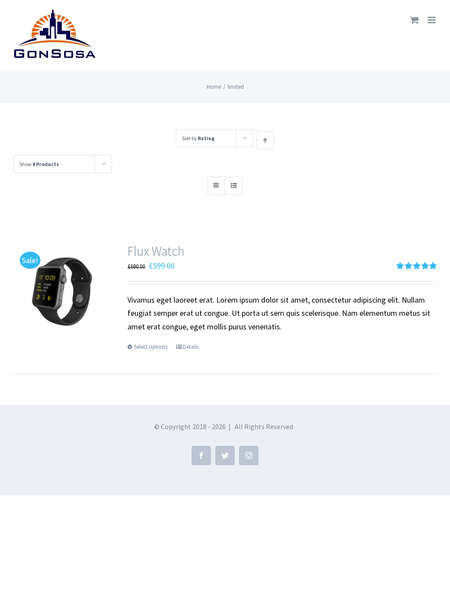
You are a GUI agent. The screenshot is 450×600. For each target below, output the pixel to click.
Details (191, 347)
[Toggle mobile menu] (432, 20)
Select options (150, 347)
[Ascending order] (265, 140)
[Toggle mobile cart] (414, 20)
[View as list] (233, 185)
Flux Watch (155, 251)
